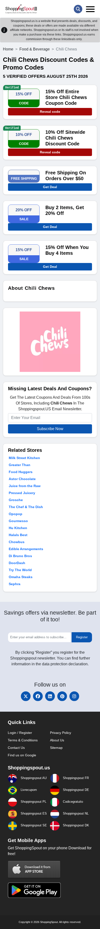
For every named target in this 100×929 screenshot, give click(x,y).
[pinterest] (62, 696)
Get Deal (50, 187)
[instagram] (74, 696)
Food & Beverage (34, 49)
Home (8, 49)
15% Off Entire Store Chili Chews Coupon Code (66, 97)
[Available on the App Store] (34, 869)
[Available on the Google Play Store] (34, 890)
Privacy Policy (60, 733)
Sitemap (56, 748)
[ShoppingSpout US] (21, 9)
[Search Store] (78, 9)
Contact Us (16, 748)
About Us (57, 740)
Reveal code (50, 111)
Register (82, 637)
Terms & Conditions (23, 740)
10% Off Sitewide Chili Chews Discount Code (65, 137)
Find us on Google (22, 755)
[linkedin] (50, 696)
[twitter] (26, 696)
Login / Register (20, 733)
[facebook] (38, 696)
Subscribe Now (50, 429)
